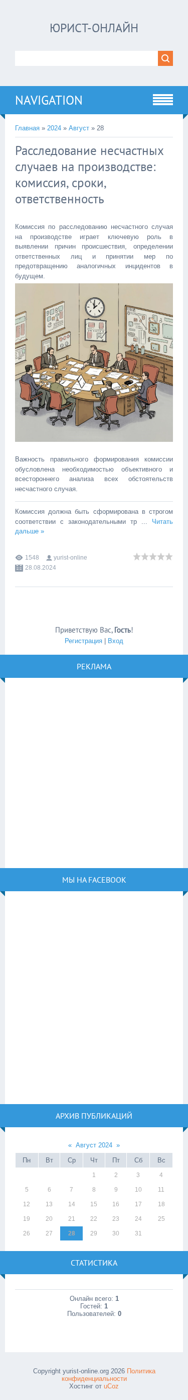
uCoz (111, 1386)
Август (79, 128)
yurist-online (70, 557)
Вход (115, 641)
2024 (54, 128)
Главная (27, 128)
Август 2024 (94, 1145)
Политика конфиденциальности (108, 1374)
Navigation (49, 100)
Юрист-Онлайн (94, 28)
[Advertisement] (94, 772)
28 (71, 1233)
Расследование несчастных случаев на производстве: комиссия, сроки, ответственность (89, 174)
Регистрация (83, 641)
